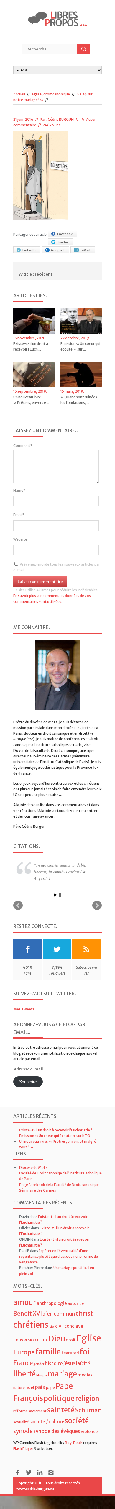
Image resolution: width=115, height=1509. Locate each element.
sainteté (61, 1410)
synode (23, 1432)
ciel (52, 1328)
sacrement (37, 1412)
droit (71, 1341)
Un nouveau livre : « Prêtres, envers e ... (31, 400)
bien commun (58, 1315)
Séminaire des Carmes (37, 1191)
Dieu (57, 1340)
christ (84, 1315)
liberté (24, 1374)
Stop (60, 895)
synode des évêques (56, 1432)
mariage (62, 1374)
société (77, 1422)
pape (50, 1388)
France (23, 1364)
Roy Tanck (74, 1444)
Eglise (88, 1339)
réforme (20, 1412)
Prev (18, 906)
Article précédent (35, 274)
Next (97, 906)
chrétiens (31, 1326)
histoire (54, 1364)
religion (87, 1399)
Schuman (88, 1411)
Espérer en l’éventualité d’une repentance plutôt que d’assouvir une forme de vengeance (58, 1257)
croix (42, 1341)
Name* (19, 490)
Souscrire (28, 1083)
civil (59, 1327)
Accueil (19, 94)
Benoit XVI (27, 1314)
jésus (69, 1364)
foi (85, 1353)
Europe (24, 1353)
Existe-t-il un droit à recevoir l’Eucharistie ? (55, 1131)
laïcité (83, 1364)
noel (29, 1388)
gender (38, 1365)
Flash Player (23, 1449)
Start (55, 895)
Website (20, 539)
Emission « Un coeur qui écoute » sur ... (80, 346)
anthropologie (52, 1304)
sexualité (21, 1423)
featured (70, 1354)
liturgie (41, 1376)
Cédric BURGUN (61, 119)
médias (85, 1376)
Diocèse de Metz (33, 1168)
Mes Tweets (23, 1010)
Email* (18, 514)
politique (59, 1399)
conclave (73, 1327)
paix (40, 1387)
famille (48, 1353)
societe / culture (46, 1423)
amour (24, 1303)
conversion (24, 1341)
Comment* (22, 445)
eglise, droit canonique (51, 94)
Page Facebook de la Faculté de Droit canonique (59, 1185)
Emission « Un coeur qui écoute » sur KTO (54, 1136)
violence (89, 1432)
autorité (76, 1304)
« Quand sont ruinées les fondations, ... (78, 400)
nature (19, 1388)
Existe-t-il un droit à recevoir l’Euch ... (30, 346)
